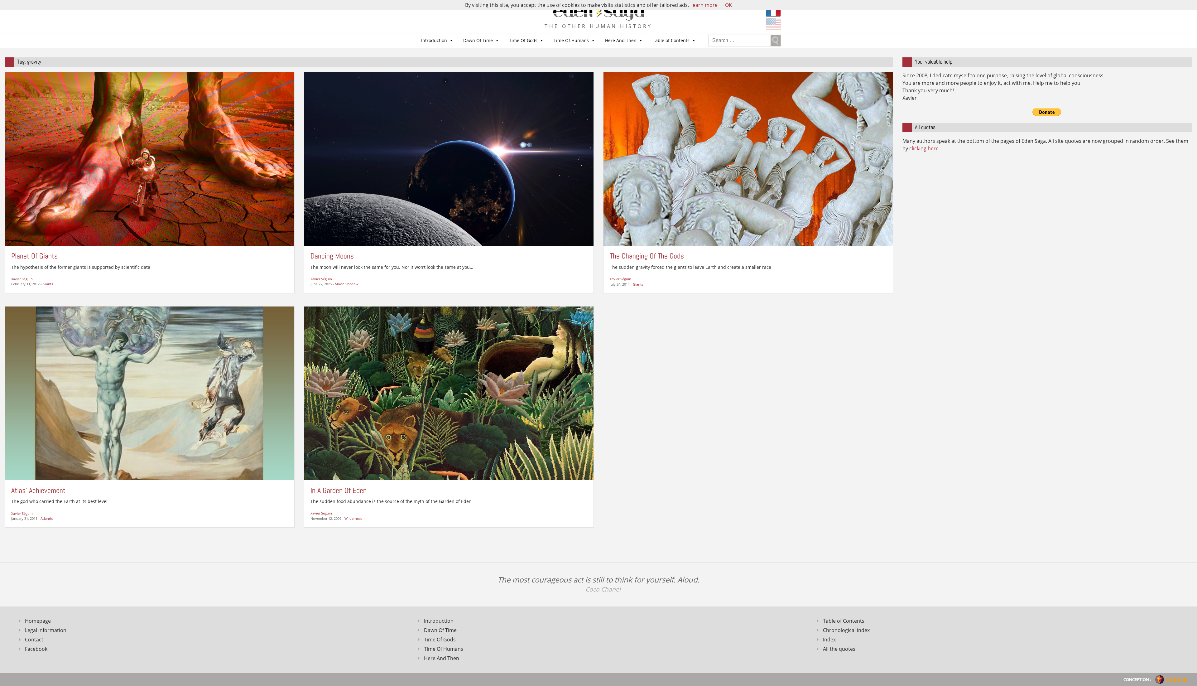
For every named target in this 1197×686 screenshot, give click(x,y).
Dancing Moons (332, 256)
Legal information (45, 630)
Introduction (434, 40)
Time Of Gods (523, 40)
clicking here (924, 148)
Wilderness (353, 518)
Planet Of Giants (34, 256)
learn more (704, 5)
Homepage (38, 620)
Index (829, 639)
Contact (34, 639)
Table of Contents (671, 40)
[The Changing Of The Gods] (748, 158)
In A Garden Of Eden (338, 490)
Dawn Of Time (478, 40)
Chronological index (846, 630)
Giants (48, 284)
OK (728, 5)
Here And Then (621, 40)
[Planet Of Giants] (149, 158)
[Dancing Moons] (449, 158)
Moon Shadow (346, 284)
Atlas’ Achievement (38, 490)
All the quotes (839, 648)
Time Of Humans (571, 40)
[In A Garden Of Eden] (449, 392)
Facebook (36, 648)
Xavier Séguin (22, 279)
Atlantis (47, 518)
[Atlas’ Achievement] (149, 392)
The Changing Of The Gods (647, 256)
